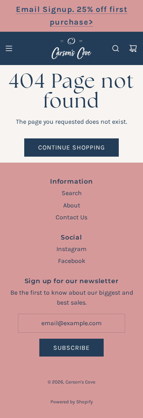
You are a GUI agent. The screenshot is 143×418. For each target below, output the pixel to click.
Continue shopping (71, 147)
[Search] (115, 48)
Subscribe (71, 347)
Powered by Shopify (71, 402)
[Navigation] (8, 48)
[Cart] (133, 48)
